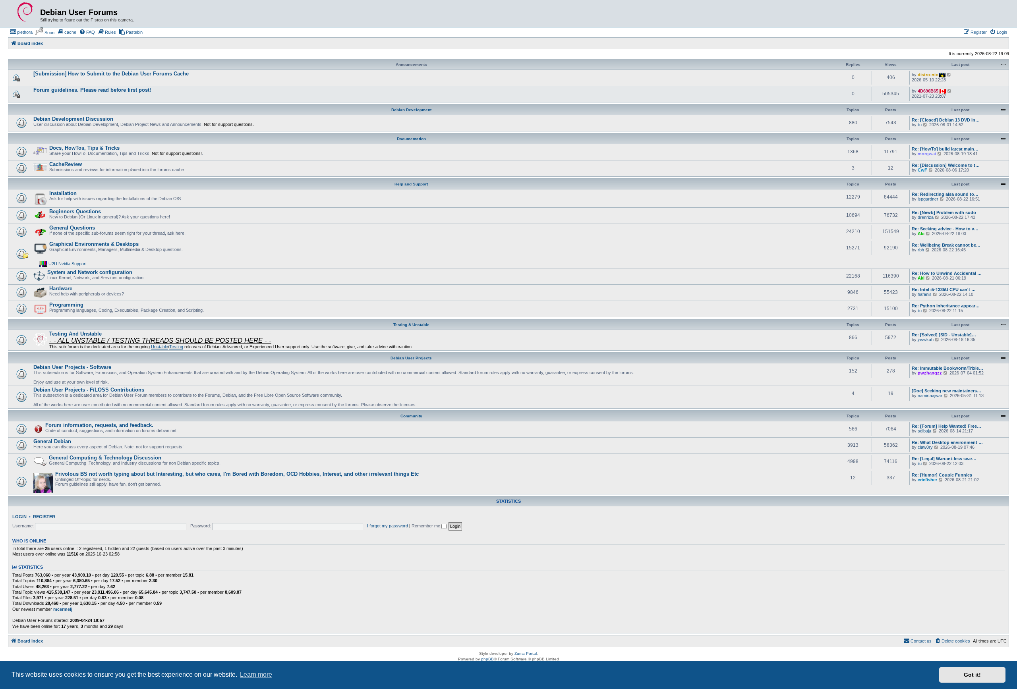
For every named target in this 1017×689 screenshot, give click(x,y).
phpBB (487, 659)
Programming (66, 305)
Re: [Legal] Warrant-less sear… (944, 458)
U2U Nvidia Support (67, 263)
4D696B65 (928, 91)
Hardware (60, 288)
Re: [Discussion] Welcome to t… (946, 165)
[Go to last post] (949, 74)
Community (411, 416)
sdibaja (924, 430)
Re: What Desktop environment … (947, 442)
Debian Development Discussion (73, 119)
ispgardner (928, 199)
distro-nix (928, 74)
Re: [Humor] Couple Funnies (942, 475)
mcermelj (62, 609)
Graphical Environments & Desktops (94, 244)
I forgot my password (387, 525)
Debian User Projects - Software (72, 367)
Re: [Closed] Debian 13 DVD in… (946, 120)
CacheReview (65, 164)
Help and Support (411, 184)
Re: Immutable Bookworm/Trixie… (947, 368)
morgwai (927, 153)
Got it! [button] (972, 675)
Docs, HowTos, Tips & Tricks (84, 148)
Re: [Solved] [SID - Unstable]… (944, 334)
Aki (921, 233)
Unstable (159, 346)
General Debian (52, 441)
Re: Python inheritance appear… (946, 305)
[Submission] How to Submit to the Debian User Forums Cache (111, 74)
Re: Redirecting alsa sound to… (945, 194)
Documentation (411, 139)
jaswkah (926, 339)
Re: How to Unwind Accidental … (947, 273)
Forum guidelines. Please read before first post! (92, 90)
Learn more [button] (256, 674)
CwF (922, 170)
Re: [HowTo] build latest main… (945, 149)
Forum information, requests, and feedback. (99, 425)
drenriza (926, 217)
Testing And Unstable (75, 334)
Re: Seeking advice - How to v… (945, 228)
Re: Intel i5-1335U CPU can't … (944, 289)
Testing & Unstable (411, 324)
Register (44, 516)
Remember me (426, 525)
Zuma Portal (525, 653)
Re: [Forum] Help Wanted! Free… (946, 426)
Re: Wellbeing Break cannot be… (946, 245)
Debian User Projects (411, 358)
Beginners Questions (75, 211)
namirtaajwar (930, 395)
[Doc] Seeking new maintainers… (946, 390)
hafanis (925, 294)
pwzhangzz (930, 373)
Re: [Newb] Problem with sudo (944, 212)
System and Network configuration (89, 272)
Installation (63, 193)
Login (19, 516)
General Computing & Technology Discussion (105, 458)
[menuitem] (21, 32)
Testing (176, 346)
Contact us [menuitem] (921, 641)
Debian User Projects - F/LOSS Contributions (88, 390)
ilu (920, 124)
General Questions (72, 228)
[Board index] (25, 12)
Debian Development (411, 110)
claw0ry (925, 447)
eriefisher (927, 479)
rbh (921, 249)
